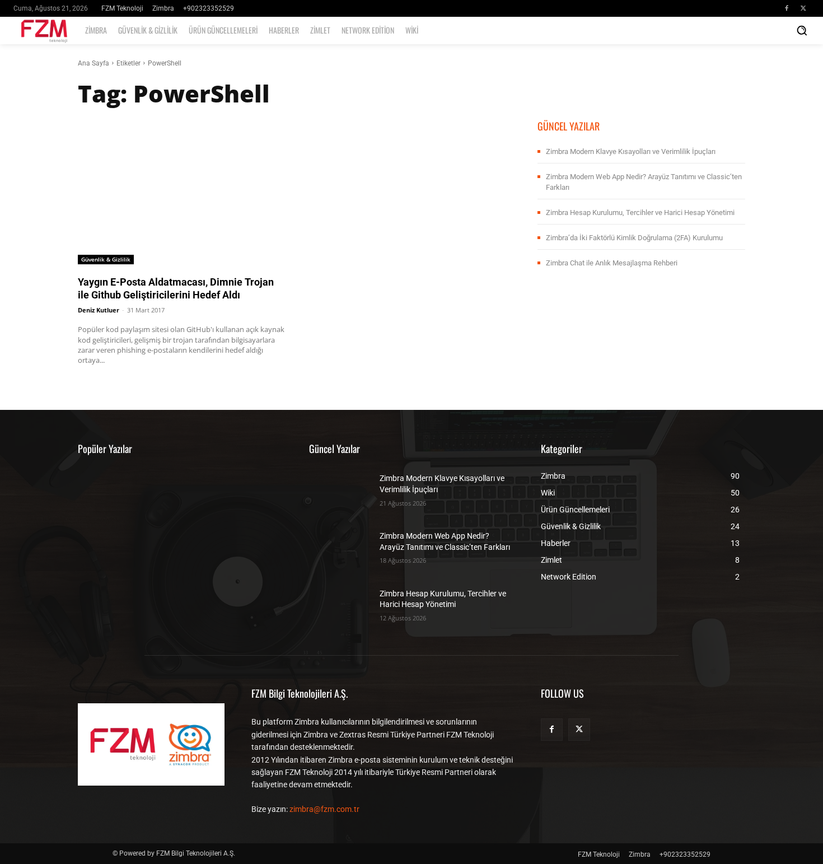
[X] (803, 8)
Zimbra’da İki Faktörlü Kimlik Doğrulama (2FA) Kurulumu (634, 237)
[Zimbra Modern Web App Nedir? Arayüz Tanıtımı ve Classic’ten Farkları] (340, 546)
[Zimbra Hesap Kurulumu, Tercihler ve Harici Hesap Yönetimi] (340, 604)
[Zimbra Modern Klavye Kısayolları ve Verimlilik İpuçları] (340, 489)
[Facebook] (786, 8)
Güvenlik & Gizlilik (105, 259)
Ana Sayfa (93, 63)
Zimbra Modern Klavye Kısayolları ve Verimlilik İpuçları (631, 151)
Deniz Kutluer (98, 310)
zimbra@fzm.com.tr (324, 809)
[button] (801, 30)
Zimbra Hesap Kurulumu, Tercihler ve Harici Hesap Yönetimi (640, 212)
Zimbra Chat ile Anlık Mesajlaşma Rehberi (611, 263)
